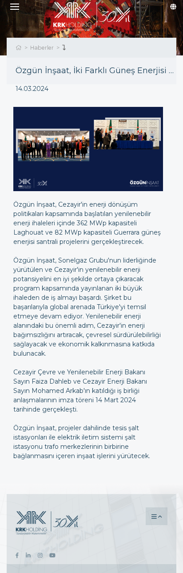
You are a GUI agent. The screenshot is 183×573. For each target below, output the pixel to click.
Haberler (42, 47)
